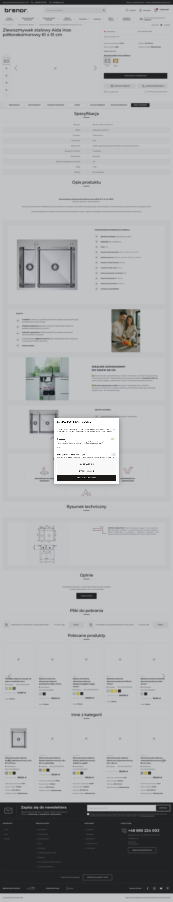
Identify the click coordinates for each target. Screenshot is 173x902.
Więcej (59, 447)
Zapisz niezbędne (86, 471)
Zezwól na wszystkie (86, 478)
